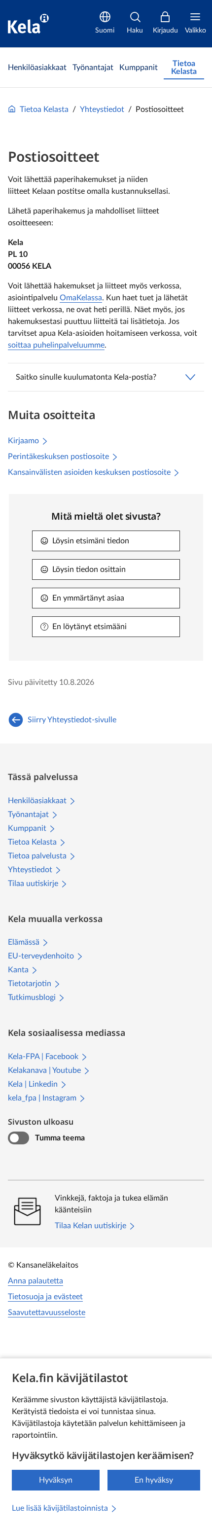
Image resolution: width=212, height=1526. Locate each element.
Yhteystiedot (102, 109)
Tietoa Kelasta (44, 109)
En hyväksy (154, 1480)
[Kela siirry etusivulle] (28, 23)
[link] (37, 67)
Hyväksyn (55, 1480)
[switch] (18, 1138)
